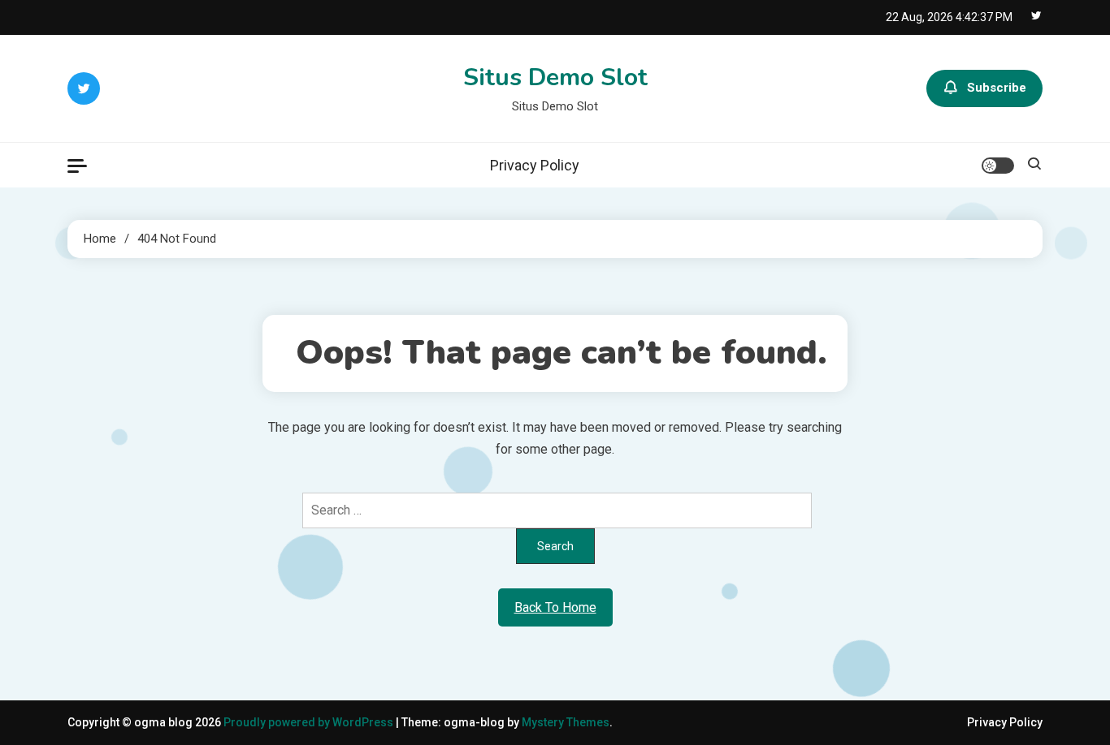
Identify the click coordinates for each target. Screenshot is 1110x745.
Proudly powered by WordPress (309, 722)
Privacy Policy (534, 165)
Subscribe (996, 87)
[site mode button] (998, 165)
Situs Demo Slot (555, 77)
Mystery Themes (565, 722)
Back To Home (555, 607)
